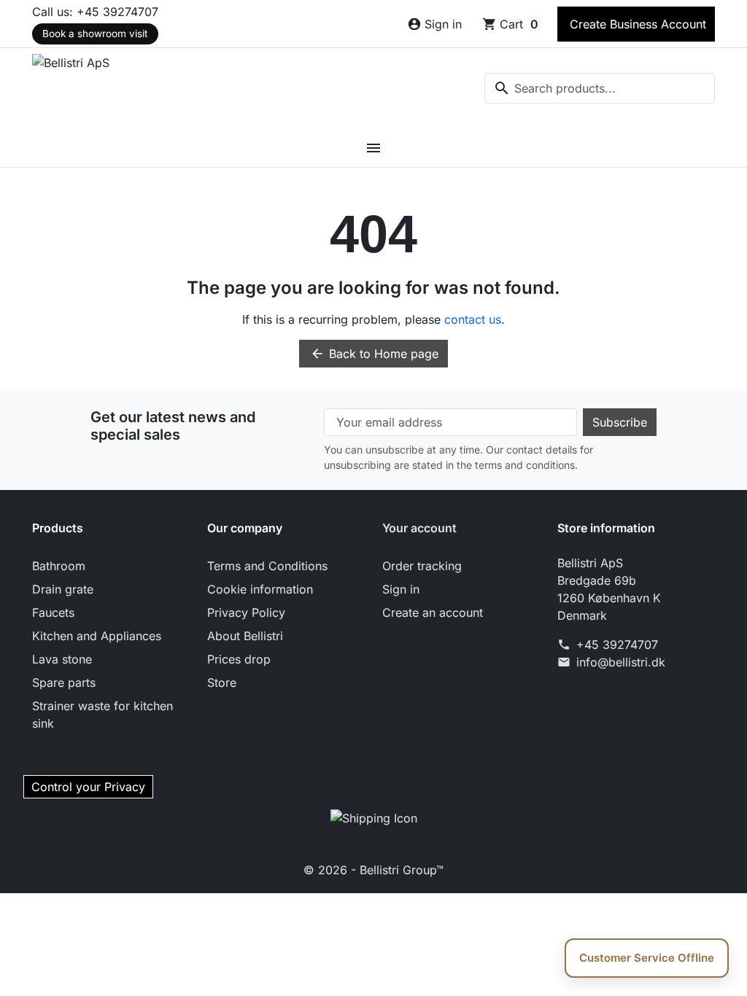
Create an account (432, 612)
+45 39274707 (617, 644)
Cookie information (260, 589)
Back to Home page (374, 353)
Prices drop (239, 659)
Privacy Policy (246, 612)
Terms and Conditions (267, 566)
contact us (472, 319)
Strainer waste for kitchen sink (102, 715)
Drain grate (62, 589)
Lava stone (62, 659)
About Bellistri (245, 636)
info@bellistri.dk (620, 662)
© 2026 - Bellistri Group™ (373, 870)
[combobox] (599, 88)
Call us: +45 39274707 (95, 11)
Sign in (400, 589)
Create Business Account (636, 24)
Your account (419, 528)
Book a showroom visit (94, 33)
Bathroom (58, 566)
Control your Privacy (88, 786)
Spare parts (64, 682)
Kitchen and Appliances (96, 636)
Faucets (53, 612)
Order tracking (422, 566)
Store (221, 682)
